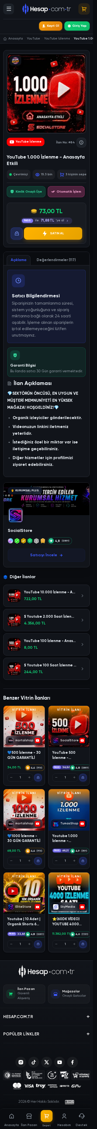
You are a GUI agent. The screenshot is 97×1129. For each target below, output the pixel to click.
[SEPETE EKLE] (17, 233)
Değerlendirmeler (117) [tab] (56, 260)
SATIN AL (57, 233)
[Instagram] (20, 1062)
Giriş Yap (79, 26)
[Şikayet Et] (81, 142)
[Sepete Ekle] (38, 777)
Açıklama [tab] (18, 260)
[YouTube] (59, 1062)
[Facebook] (72, 1062)
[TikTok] (33, 1062)
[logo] (46, 971)
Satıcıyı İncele (43, 555)
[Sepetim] (84, 9)
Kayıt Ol (53, 26)
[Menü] (8, 9)
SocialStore (20, 531)
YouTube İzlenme (28, 141)
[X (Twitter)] (46, 1062)
